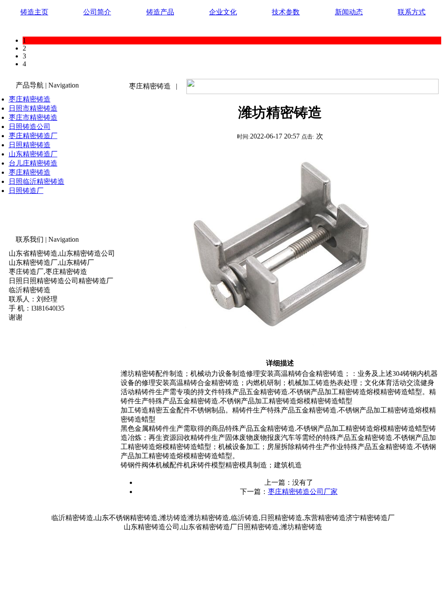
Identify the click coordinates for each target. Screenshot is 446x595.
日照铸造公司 (30, 126)
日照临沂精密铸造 (36, 181)
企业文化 (223, 12)
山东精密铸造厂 (33, 154)
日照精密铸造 (30, 145)
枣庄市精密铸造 (33, 117)
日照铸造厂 (26, 190)
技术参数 (286, 12)
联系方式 (412, 12)
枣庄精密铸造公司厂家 (303, 491)
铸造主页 (34, 12)
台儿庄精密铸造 (33, 163)
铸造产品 (160, 12)
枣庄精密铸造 (30, 99)
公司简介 (97, 12)
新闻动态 (349, 12)
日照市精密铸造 (33, 108)
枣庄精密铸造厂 (33, 135)
